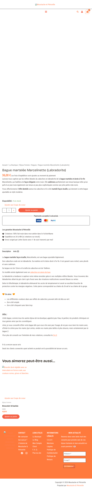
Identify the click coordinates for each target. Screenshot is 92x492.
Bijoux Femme (24, 165)
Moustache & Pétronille (75, 485)
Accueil (5, 165)
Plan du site (37, 453)
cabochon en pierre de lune (40, 272)
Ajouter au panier (31, 210)
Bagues (34, 165)
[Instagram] (26, 453)
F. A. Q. (35, 450)
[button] (78, 11)
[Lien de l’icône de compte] (82, 12)
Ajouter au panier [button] (11, 416)
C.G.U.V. (50, 440)
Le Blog (35, 440)
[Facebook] (22, 453)
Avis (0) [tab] (16, 251)
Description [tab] (6, 251)
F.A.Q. (55, 335)
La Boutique (13, 165)
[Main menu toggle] (46, 11)
